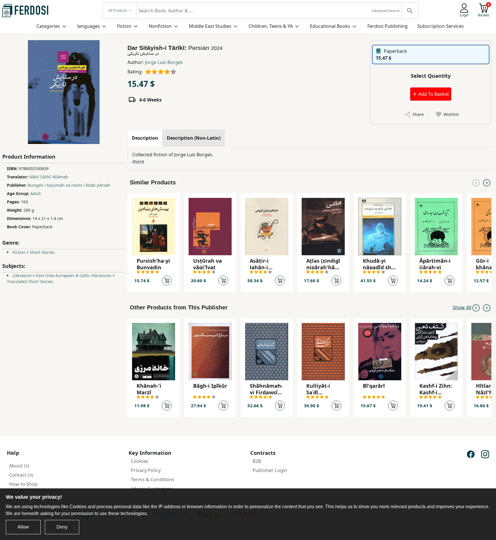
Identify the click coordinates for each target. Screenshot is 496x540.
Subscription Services (440, 26)
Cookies (139, 461)
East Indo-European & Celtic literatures (73, 275)
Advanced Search (386, 10)
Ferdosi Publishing (387, 26)
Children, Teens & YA (271, 26)
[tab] (144, 138)
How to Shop (23, 484)
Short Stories (42, 252)
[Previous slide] (476, 182)
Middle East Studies (210, 26)
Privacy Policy (146, 470)
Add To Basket (433, 94)
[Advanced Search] (410, 10)
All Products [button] (118, 10)
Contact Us (21, 475)
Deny (62, 527)
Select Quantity (431, 75)
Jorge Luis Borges (164, 62)
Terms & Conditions (153, 479)
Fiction (124, 26)
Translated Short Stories (30, 281)
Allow (23, 527)
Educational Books (330, 26)
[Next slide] (486, 182)
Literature (22, 275)
